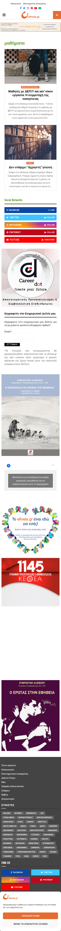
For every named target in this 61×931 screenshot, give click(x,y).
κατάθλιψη (20, 843)
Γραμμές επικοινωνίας (12, 786)
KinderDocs (31, 813)
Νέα (3, 782)
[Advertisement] (30, 642)
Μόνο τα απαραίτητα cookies (31, 924)
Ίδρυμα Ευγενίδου (25, 817)
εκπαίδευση (7, 835)
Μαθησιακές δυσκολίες (30, 87)
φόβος (35, 856)
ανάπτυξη (42, 822)
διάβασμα (53, 826)
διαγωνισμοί (8, 830)
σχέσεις (42, 852)
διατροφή (22, 830)
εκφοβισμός (22, 835)
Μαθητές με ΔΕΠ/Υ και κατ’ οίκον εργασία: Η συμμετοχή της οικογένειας (30, 95)
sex (42, 813)
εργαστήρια (8, 839)
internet (18, 813)
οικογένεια (7, 847)
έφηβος (30, 822)
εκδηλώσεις (52, 830)
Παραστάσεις (8, 822)
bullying (6, 813)
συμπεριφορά (49, 847)
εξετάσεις (35, 835)
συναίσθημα (8, 852)
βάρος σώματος (9, 826)
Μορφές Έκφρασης (44, 817)
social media (8, 817)
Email (8, 331)
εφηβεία (34, 839)
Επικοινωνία (16, 4)
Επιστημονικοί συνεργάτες (34, 4)
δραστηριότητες (37, 830)
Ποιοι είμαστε (8, 765)
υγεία (18, 856)
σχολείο (53, 852)
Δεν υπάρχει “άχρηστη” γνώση (30, 167)
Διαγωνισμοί (7, 799)
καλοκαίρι (7, 843)
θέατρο (45, 839)
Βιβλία (4, 795)
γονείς (33, 826)
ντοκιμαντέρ (48, 843)
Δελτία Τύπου (8, 778)
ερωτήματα (21, 839)
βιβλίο (23, 826)
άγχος (20, 822)
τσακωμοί (7, 856)
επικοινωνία (48, 835)
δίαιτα (42, 826)
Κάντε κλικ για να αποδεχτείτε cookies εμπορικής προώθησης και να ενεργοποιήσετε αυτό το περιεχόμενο (30, 480)
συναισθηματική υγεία (26, 852)
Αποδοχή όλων (30, 916)
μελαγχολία (33, 843)
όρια (45, 856)
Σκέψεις (30, 163)
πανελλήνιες (22, 847)
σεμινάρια (35, 847)
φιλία (26, 856)
